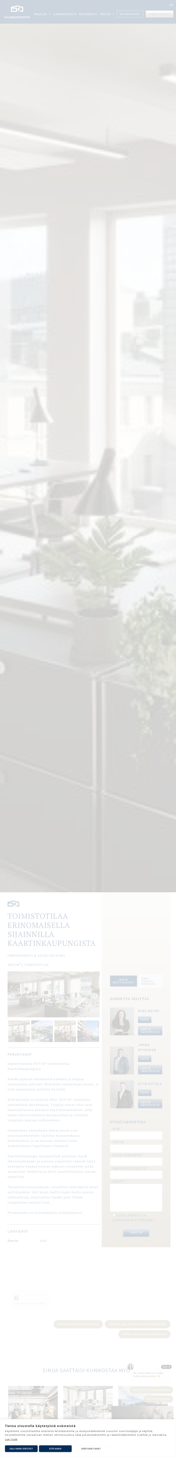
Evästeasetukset (91, 1448)
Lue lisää (11, 1439)
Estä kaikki (55, 1448)
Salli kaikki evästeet (21, 1448)
